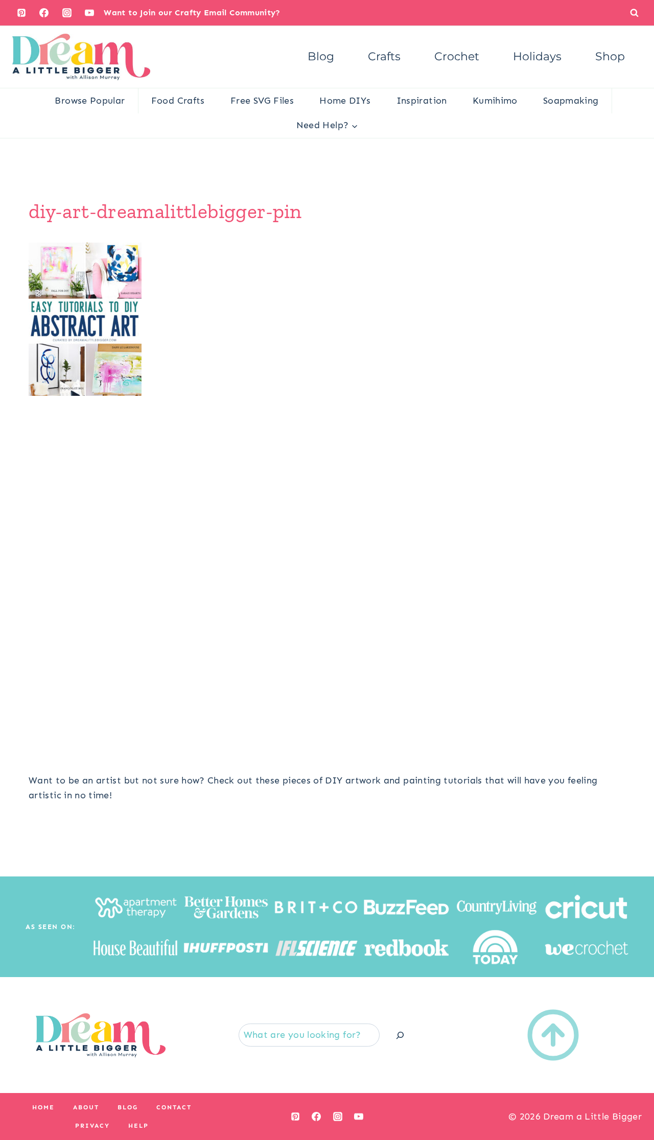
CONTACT (174, 1107)
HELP (138, 1125)
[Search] (400, 1035)
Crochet (456, 56)
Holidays (537, 56)
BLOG (128, 1107)
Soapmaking (571, 100)
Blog (321, 56)
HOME (43, 1107)
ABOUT (86, 1107)
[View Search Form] (634, 12)
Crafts (384, 56)
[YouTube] (89, 13)
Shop (610, 56)
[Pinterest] (21, 13)
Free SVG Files (262, 100)
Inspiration (421, 100)
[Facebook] (44, 13)
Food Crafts (178, 100)
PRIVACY (92, 1125)
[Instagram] (67, 13)
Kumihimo (495, 100)
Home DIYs (344, 100)
